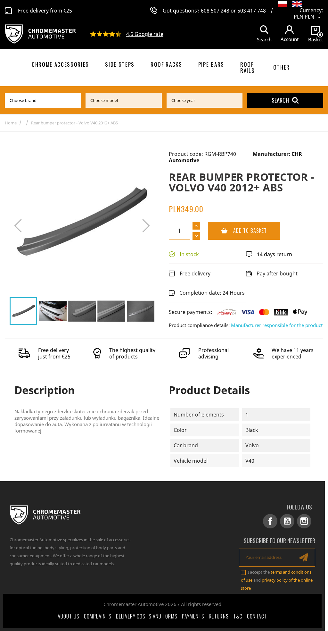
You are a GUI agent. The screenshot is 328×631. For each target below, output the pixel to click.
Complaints (97, 616)
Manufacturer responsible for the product (277, 325)
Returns (219, 616)
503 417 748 (251, 10)
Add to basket (237, 230)
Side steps (120, 64)
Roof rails (247, 67)
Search (280, 100)
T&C (237, 616)
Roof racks (166, 64)
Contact (257, 616)
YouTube (287, 521)
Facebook (270, 521)
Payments (193, 616)
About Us (68, 616)
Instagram (304, 521)
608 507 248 (215, 10)
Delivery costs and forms (146, 616)
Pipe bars (211, 64)
